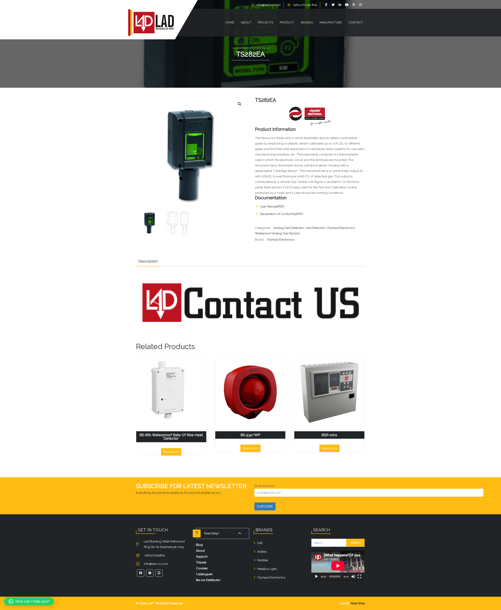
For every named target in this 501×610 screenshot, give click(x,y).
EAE (260, 543)
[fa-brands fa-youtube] (347, 5)
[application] (337, 566)
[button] (239, 103)
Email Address (264, 486)
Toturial (201, 562)
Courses (201, 568)
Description (148, 261)
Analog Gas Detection (289, 228)
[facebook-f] (327, 5)
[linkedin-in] (340, 5)
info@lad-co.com (269, 5)
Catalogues (204, 574)
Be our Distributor (208, 580)
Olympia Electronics (341, 228)
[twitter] (334, 5)
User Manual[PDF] (272, 206)
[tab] (148, 261)
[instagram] (361, 5)
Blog (199, 545)
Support (201, 556)
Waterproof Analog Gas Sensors (277, 233)
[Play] (316, 576)
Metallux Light (267, 569)
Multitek (262, 560)
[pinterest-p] (354, 5)
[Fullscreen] (359, 576)
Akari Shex (358, 603)
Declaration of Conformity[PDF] (281, 214)
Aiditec (262, 551)
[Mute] (353, 576)
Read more (171, 452)
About (200, 550)
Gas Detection (315, 228)
